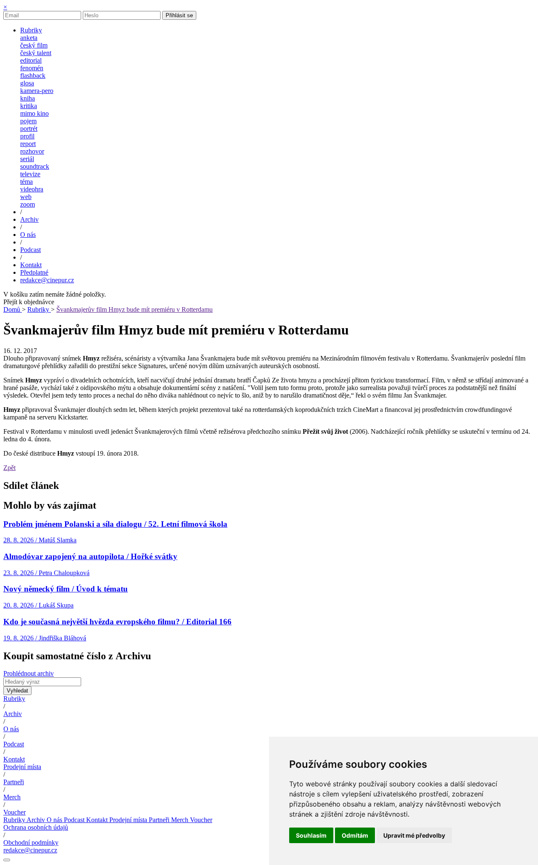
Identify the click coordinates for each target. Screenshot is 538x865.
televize (30, 174)
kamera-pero (36, 90)
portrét (28, 128)
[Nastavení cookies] (6, 860)
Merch (12, 797)
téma (26, 181)
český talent (35, 52)
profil (27, 136)
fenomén (31, 68)
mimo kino (34, 113)
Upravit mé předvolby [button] (414, 835)
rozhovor (32, 151)
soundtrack (34, 166)
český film (33, 45)
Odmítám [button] (355, 835)
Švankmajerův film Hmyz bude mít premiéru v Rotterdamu (134, 309)
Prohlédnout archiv (28, 673)
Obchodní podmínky (30, 842)
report (28, 143)
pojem (28, 121)
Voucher (14, 812)
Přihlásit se (179, 15)
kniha (27, 98)
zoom (27, 204)
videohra (31, 189)
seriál (27, 158)
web (26, 196)
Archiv (12, 713)
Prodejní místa (22, 766)
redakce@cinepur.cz (47, 280)
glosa (27, 83)
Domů (12, 309)
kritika (28, 105)
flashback (32, 75)
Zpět (9, 467)
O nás (11, 728)
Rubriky (39, 309)
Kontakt (14, 759)
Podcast (13, 744)
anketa (28, 37)
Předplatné (34, 272)
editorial (31, 60)
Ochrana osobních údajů (35, 827)
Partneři (13, 781)
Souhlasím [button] (311, 835)
